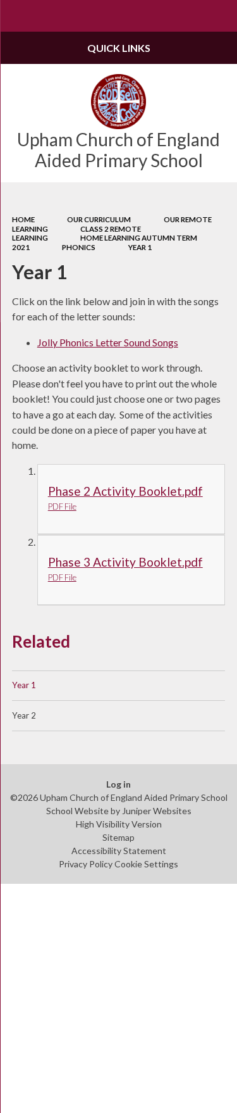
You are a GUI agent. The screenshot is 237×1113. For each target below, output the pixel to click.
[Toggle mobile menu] (16, 16)
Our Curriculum (99, 219)
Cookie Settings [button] (146, 863)
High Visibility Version (119, 824)
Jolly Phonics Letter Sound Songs (107, 342)
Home (23, 219)
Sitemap (118, 837)
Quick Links (118, 48)
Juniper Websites (156, 810)
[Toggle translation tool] (190, 16)
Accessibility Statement (118, 850)
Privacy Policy (85, 863)
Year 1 (140, 247)
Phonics (78, 247)
